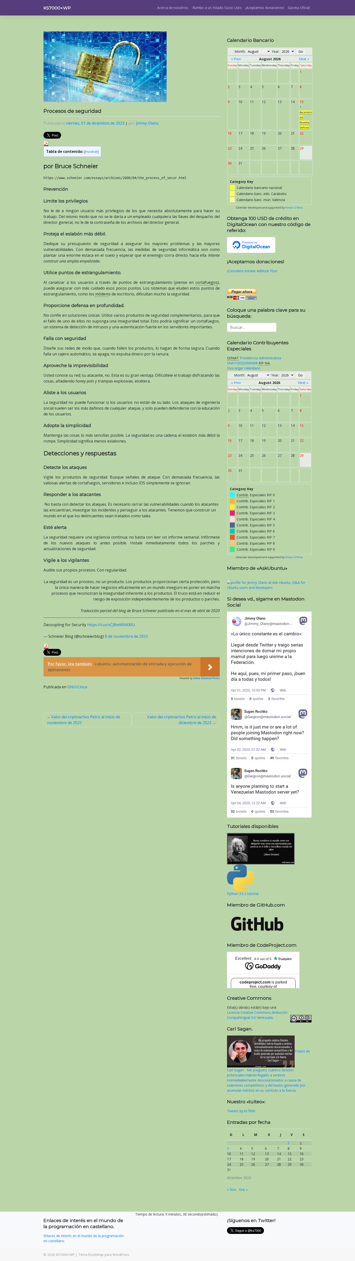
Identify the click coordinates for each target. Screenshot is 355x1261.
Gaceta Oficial (299, 7)
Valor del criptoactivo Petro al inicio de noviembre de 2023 (83, 719)
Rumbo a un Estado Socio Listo (217, 7)
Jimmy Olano (147, 123)
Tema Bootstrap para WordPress (103, 1254)
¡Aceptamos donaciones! (265, 7)
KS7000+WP (57, 7)
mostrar (91, 151)
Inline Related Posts (206, 678)
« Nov (231, 1189)
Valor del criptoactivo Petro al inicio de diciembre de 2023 (181, 719)
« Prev (236, 59)
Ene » (243, 1189)
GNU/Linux (77, 687)
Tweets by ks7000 (241, 1111)
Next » (304, 59)
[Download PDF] (46, 143)
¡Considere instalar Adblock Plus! (252, 271)
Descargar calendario (243, 368)
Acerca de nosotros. (173, 7)
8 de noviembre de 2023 (126, 636)
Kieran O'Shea (294, 207)
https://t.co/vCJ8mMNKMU (111, 624)
